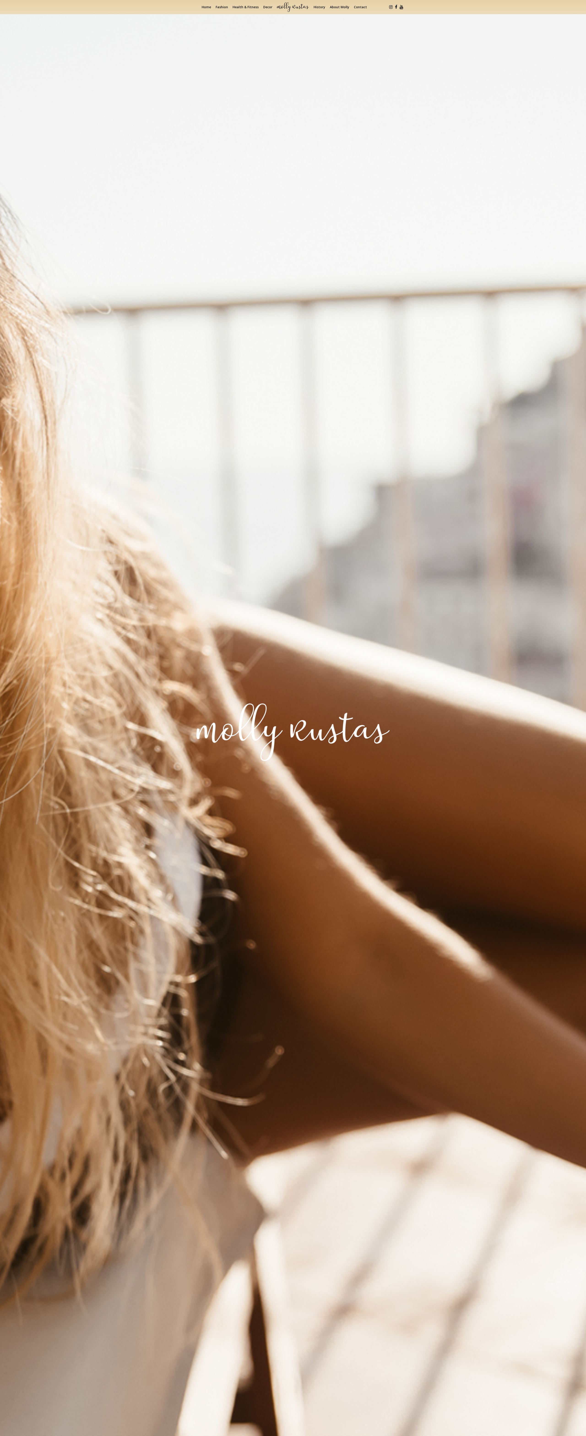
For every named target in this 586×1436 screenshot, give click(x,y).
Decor (267, 7)
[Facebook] (396, 7)
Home (206, 7)
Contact (360, 7)
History (319, 7)
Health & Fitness (246, 7)
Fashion (222, 7)
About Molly (339, 7)
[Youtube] (401, 7)
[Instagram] (391, 7)
